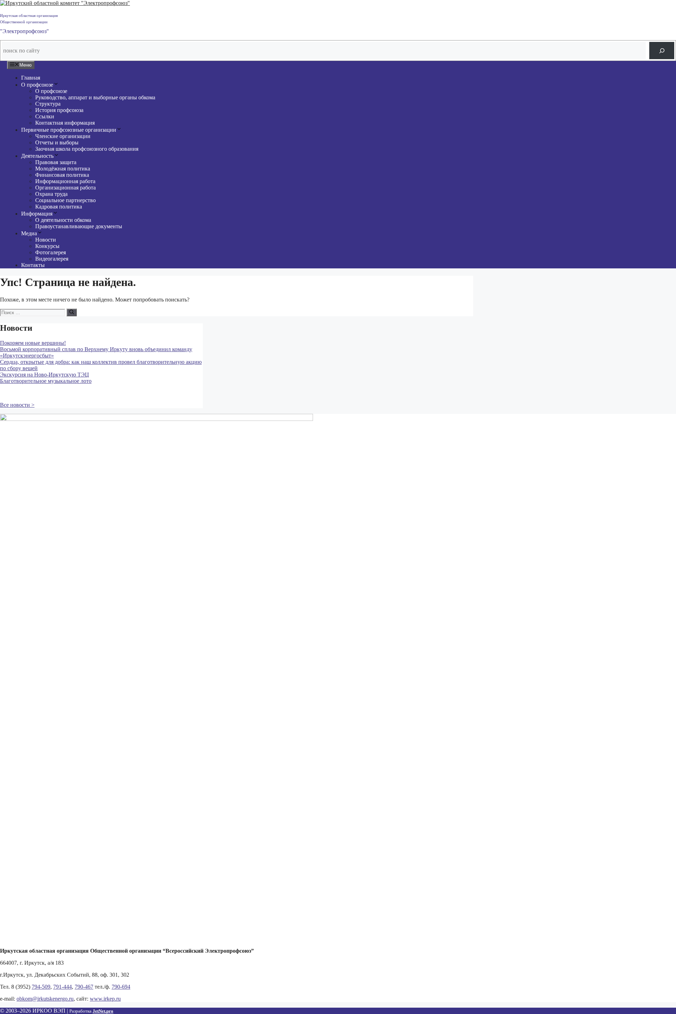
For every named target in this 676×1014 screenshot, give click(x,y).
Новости (45, 240)
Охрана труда (51, 194)
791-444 (62, 987)
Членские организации (62, 136)
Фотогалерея (50, 252)
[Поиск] (661, 50)
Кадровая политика (58, 207)
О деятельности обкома (63, 220)
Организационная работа (65, 188)
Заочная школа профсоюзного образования (86, 149)
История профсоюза (59, 110)
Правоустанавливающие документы (78, 226)
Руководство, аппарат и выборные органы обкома (95, 97)
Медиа (29, 233)
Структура (48, 104)
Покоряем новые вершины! (33, 343)
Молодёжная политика (62, 169)
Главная (30, 78)
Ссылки (44, 116)
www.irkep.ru (105, 999)
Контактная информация (65, 123)
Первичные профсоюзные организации (68, 130)
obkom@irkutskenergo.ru (45, 999)
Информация (36, 214)
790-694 (121, 987)
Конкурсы (47, 246)
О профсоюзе (37, 85)
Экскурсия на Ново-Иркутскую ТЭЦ (44, 375)
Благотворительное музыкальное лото (46, 381)
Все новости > (17, 405)
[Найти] (72, 312)
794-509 (41, 987)
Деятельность (37, 156)
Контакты (33, 265)
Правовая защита (55, 162)
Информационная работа (65, 181)
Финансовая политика (62, 175)
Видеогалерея (51, 259)
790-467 (84, 987)
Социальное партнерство (65, 200)
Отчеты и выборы (57, 142)
